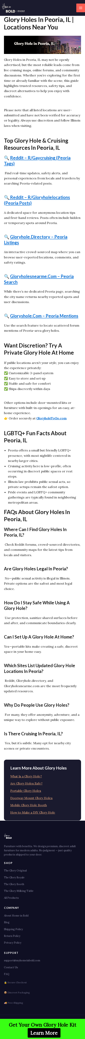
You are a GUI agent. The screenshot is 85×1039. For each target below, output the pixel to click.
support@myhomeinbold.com (22, 960)
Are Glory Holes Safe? (26, 783)
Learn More (44, 1033)
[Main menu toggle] (80, 8)
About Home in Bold (16, 915)
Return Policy (12, 936)
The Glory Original (15, 870)
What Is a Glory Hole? (26, 776)
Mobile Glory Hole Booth (28, 805)
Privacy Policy (12, 942)
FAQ (6, 974)
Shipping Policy (13, 929)
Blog (6, 922)
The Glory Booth (14, 884)
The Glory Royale (14, 877)
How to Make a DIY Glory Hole (32, 812)
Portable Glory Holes (25, 791)
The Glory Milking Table (18, 891)
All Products (11, 898)
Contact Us (11, 967)
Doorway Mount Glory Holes (31, 798)
